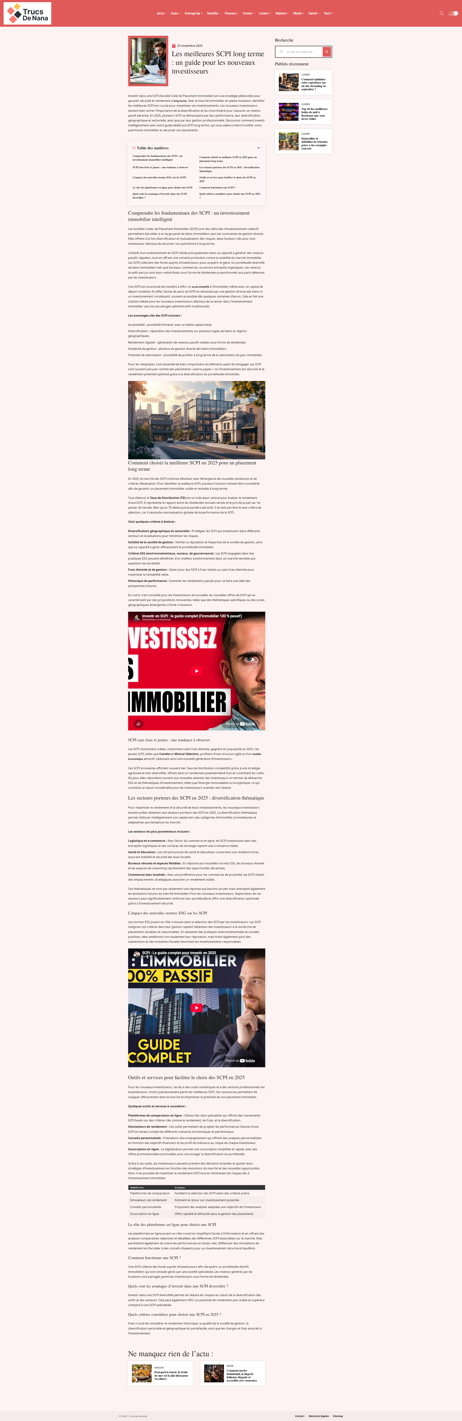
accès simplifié (200, 286)
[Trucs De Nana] (27, 13)
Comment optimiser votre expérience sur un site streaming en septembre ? (313, 84)
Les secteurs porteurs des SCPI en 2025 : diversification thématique (229, 169)
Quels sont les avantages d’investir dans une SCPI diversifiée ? (160, 195)
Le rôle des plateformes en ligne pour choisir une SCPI (162, 187)
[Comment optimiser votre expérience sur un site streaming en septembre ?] (289, 82)
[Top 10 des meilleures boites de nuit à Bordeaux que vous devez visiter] (289, 112)
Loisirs (305, 74)
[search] (441, 13)
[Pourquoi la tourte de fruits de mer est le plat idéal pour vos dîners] (142, 1373)
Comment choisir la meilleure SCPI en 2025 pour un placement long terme (228, 159)
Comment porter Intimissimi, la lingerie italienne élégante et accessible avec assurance (242, 1375)
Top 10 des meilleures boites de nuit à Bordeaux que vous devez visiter (314, 114)
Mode (230, 1366)
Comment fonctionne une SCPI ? (217, 187)
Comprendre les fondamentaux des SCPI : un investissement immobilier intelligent (157, 158)
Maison (159, 1367)
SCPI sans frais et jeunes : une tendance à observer (160, 167)
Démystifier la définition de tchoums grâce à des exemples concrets (314, 143)
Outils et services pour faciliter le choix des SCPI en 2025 (227, 179)
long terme (180, 101)
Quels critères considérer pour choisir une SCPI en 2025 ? (229, 195)
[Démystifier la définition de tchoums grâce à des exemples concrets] (289, 141)
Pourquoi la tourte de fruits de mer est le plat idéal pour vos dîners (171, 1375)
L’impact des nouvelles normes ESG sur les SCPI (159, 177)
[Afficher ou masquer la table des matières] (215, 148)
